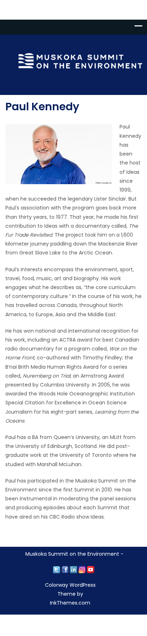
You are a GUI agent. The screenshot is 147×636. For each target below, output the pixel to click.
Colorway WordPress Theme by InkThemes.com (70, 593)
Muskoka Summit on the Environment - (74, 553)
